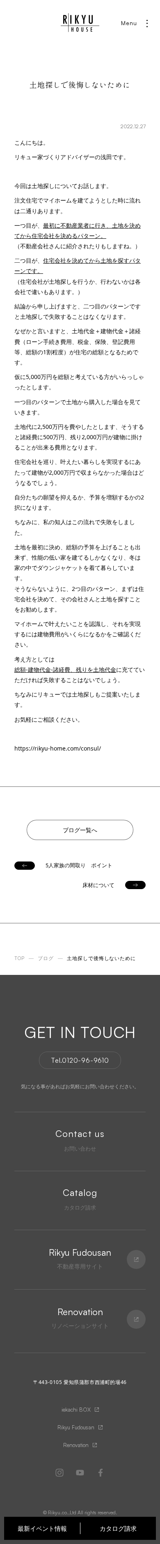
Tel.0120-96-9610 (80, 1060)
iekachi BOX (76, 1409)
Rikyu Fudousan (75, 1427)
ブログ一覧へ (80, 830)
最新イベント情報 (42, 1528)
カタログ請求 (118, 1528)
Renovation (76, 1445)
